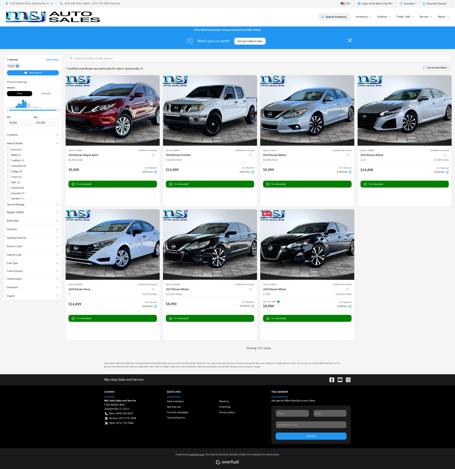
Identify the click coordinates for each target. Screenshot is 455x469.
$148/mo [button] (344, 304)
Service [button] (423, 17)
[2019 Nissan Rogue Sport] (113, 110)
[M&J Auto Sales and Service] (53, 17)
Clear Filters (52, 60)
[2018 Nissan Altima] (307, 110)
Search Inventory (336, 17)
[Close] (349, 40)
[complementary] (444, 458)
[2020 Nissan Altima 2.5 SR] (307, 244)
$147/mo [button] (149, 170)
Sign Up (311, 436)
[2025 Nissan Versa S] (113, 244)
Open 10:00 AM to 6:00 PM (376, 4)
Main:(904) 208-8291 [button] (121, 413)
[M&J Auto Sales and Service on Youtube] (338, 379)
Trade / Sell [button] (403, 17)
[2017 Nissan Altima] (210, 244)
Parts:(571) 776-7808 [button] (121, 423)
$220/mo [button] (441, 170)
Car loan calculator (177, 412)
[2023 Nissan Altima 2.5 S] (405, 110)
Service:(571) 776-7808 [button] (122, 418)
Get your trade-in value (250, 41)
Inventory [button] (362, 17)
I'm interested (83, 184)
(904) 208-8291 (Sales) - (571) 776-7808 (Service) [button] (92, 3)
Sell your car (174, 407)
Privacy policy (227, 412)
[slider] (7, 110)
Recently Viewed (436, 4)
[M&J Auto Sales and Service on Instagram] (347, 379)
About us (224, 401)
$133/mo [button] (344, 170)
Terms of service (176, 418)
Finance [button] (382, 17)
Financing (224, 407)
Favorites (409, 4)
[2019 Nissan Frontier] (210, 110)
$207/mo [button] (247, 170)
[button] (30, 3)
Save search (35, 72)
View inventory (175, 401)
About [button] (441, 17)
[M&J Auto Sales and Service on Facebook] (330, 379)
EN (348, 4)
